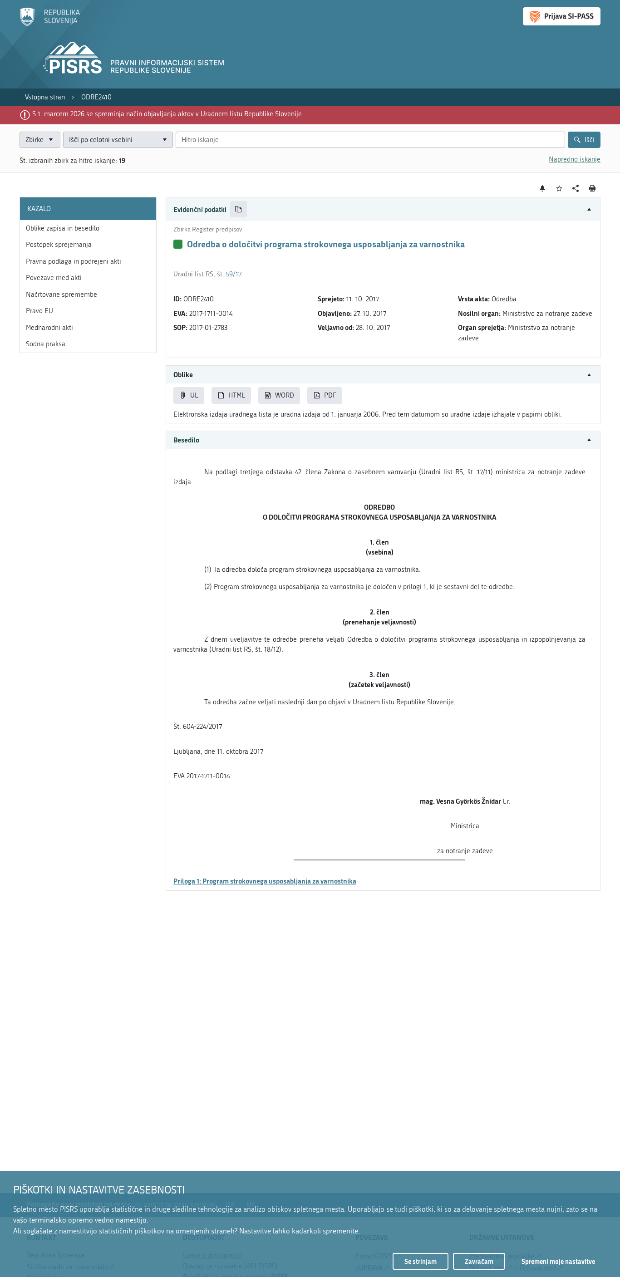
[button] (383, 209)
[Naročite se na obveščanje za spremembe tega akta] (542, 188)
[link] (45, 97)
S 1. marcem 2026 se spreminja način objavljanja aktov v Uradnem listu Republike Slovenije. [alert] (168, 114)
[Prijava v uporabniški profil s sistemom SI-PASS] (561, 16)
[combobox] (118, 140)
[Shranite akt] (559, 188)
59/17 (233, 274)
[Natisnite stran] (592, 188)
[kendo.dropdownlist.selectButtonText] (164, 140)
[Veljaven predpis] (177, 244)
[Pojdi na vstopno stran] (50, 24)
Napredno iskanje (574, 159)
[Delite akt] (575, 188)
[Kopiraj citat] (238, 209)
